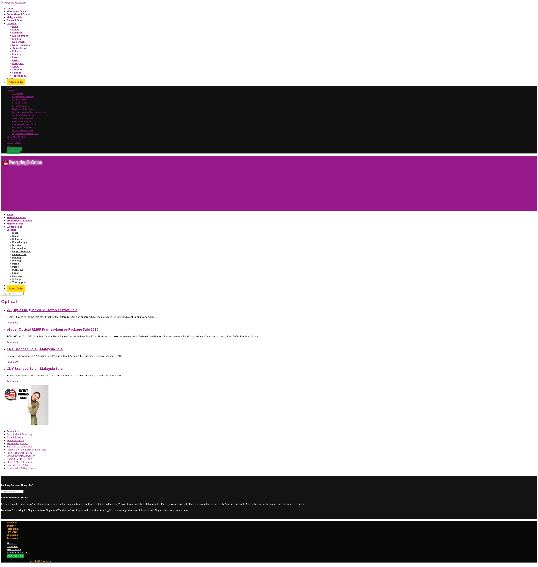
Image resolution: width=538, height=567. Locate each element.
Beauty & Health (19, 103)
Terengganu (19, 75)
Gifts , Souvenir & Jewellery (24, 118)
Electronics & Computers (23, 109)
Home (10, 8)
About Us (12, 543)
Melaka (16, 38)
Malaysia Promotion (199, 504)
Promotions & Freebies (19, 14)
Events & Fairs (14, 20)
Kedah (15, 29)
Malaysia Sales (15, 17)
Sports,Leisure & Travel (22, 130)
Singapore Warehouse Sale (60, 510)
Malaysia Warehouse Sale (174, 504)
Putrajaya (18, 63)
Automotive (17, 93)
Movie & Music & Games (22, 127)
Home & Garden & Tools (22, 121)
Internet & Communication (24, 124)
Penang (16, 54)
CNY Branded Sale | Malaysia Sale (35, 349)
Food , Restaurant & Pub (23, 115)
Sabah (15, 66)
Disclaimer (12, 546)
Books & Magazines (21, 106)
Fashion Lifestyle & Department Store (29, 112)
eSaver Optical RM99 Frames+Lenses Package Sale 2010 (52, 329)
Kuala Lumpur (20, 35)
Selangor (17, 72)
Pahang (16, 51)
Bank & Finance (19, 100)
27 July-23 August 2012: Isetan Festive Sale (42, 310)
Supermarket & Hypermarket (25, 133)
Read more (12, 322)
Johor (15, 26)
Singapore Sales (36, 510)
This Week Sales (14, 140)
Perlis (15, 60)
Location (12, 23)
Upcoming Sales (14, 143)
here (185, 510)
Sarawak (17, 69)
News (9, 146)
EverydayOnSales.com (12, 504)
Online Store (19, 48)
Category (11, 90)
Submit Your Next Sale (18, 552)
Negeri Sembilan (21, 44)
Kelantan (17, 32)
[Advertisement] (85, 189)
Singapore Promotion (87, 510)
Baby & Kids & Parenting (23, 97)
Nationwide (19, 41)
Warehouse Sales (16, 11)
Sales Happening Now (16, 137)
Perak (15, 57)
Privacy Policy (14, 549)
